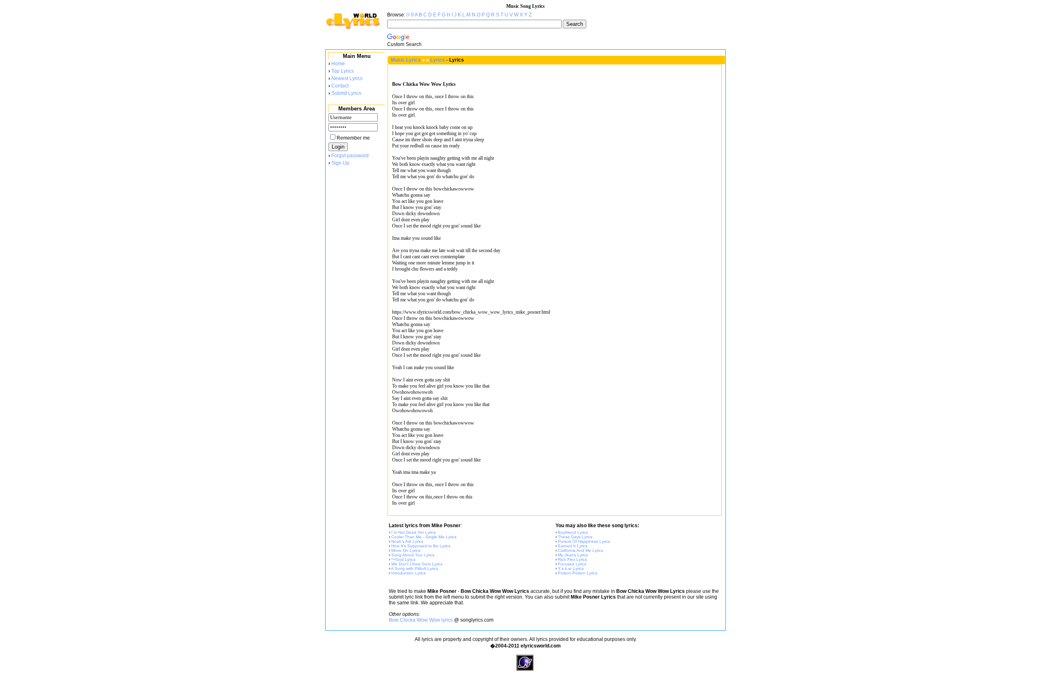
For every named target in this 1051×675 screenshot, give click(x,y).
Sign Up (340, 163)
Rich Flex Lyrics (572, 559)
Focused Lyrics (572, 564)
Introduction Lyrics (408, 573)
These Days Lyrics (575, 537)
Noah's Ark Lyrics (407, 541)
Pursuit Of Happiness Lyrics (584, 541)
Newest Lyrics (347, 78)
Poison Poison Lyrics (577, 573)
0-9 (410, 15)
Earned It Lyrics (572, 546)
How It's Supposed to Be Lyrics (420, 546)
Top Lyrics (342, 71)
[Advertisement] (356, 303)
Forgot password (350, 155)
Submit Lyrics (346, 93)
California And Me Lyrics (580, 550)
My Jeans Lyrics (573, 555)
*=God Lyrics (403, 559)
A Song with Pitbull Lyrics (414, 568)
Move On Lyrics (405, 550)
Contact (340, 86)
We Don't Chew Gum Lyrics (417, 564)
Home (338, 64)
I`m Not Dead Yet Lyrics (413, 532)
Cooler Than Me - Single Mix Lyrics (424, 537)
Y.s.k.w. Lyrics (571, 568)
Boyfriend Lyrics (573, 532)
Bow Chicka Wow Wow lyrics (421, 620)
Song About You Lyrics (412, 555)
